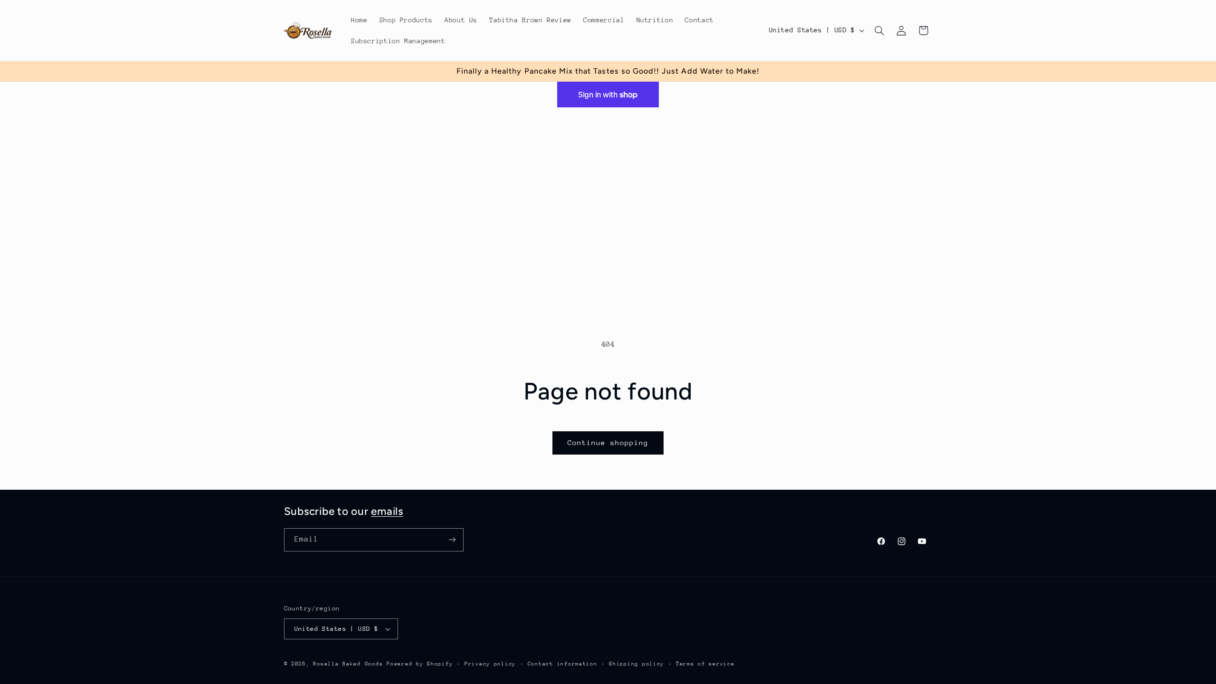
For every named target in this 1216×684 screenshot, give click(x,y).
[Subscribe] (452, 539)
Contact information (563, 664)
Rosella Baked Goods (348, 664)
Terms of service (705, 664)
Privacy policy (490, 664)
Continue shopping (608, 442)
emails (387, 511)
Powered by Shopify (420, 664)
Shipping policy (636, 664)
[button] (879, 30)
